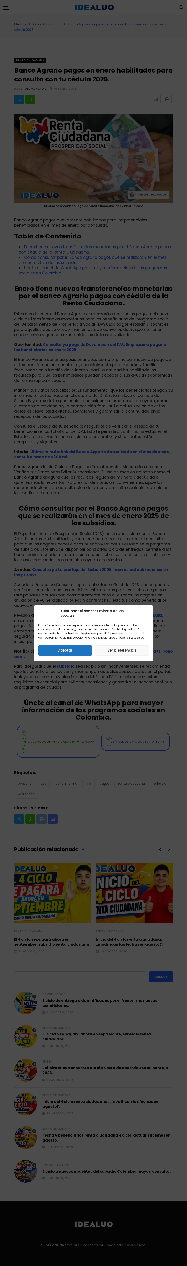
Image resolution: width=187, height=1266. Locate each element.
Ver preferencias (121, 650)
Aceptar (65, 650)
